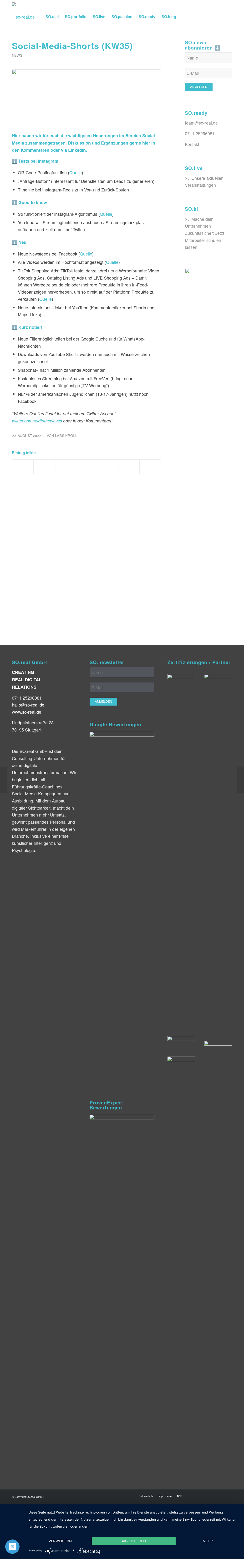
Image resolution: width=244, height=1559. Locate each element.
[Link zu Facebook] (199, 16)
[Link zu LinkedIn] (207, 16)
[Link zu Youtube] (221, 16)
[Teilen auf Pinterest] (86, 467)
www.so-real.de (26, 712)
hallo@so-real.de (28, 705)
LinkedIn (77, 150)
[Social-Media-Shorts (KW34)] (3, 780)
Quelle (75, 172)
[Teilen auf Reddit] (128, 467)
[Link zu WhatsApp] (214, 16)
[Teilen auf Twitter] (44, 467)
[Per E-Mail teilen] (150, 467)
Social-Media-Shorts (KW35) (72, 45)
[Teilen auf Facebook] (22, 467)
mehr (208, 1541)
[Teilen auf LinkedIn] (107, 467)
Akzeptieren (134, 1541)
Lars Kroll (66, 435)
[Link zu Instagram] (192, 16)
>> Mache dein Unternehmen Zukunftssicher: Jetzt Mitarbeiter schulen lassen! (204, 233)
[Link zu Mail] (228, 16)
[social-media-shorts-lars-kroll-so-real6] (86, 98)
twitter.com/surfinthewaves (37, 421)
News (17, 55)
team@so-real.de (201, 123)
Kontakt (192, 144)
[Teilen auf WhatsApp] (65, 467)
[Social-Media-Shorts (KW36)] (240, 780)
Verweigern (60, 1541)
